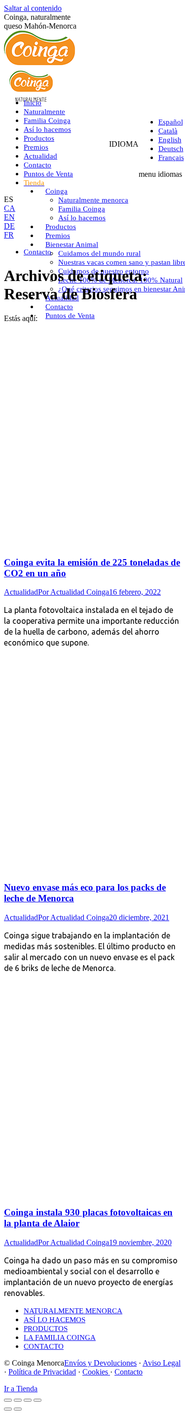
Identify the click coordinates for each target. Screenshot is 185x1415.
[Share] (18, 1400)
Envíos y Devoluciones (100, 1363)
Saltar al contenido (33, 8)
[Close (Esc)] (8, 1400)
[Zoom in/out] (37, 1400)
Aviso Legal (162, 1363)
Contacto (128, 1372)
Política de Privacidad (42, 1372)
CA (9, 208)
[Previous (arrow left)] (8, 1409)
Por (73, 592)
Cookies (96, 1372)
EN (9, 217)
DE (9, 226)
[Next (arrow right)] (18, 1409)
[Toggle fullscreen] (28, 1400)
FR (9, 235)
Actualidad (21, 592)
